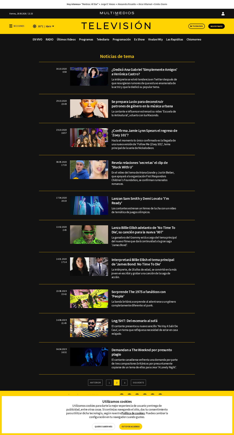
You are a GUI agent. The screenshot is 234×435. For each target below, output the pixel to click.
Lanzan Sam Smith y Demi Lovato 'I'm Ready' (140, 200)
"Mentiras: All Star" (90, 4)
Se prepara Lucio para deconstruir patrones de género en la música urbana (142, 103)
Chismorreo (194, 39)
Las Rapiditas (174, 39)
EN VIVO (37, 39)
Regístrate (217, 26)
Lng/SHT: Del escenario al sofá (134, 320)
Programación (122, 39)
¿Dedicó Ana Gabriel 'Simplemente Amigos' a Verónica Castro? (144, 71)
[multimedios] (117, 14)
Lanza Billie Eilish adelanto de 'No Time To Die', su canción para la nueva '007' (143, 229)
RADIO (49, 39)
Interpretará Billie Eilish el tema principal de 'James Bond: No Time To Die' (143, 261)
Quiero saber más (103, 426)
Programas (86, 39)
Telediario (103, 39)
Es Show (139, 39)
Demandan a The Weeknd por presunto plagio (142, 352)
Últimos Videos (66, 39)
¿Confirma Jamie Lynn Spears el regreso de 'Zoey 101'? (144, 132)
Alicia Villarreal (145, 4)
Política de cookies (133, 413)
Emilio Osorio (160, 4)
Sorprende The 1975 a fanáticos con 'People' (139, 294)
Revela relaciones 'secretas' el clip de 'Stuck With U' (140, 164)
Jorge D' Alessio (108, 4)
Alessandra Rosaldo (127, 4)
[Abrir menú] (10, 26)
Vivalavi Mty (155, 39)
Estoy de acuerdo (131, 426)
